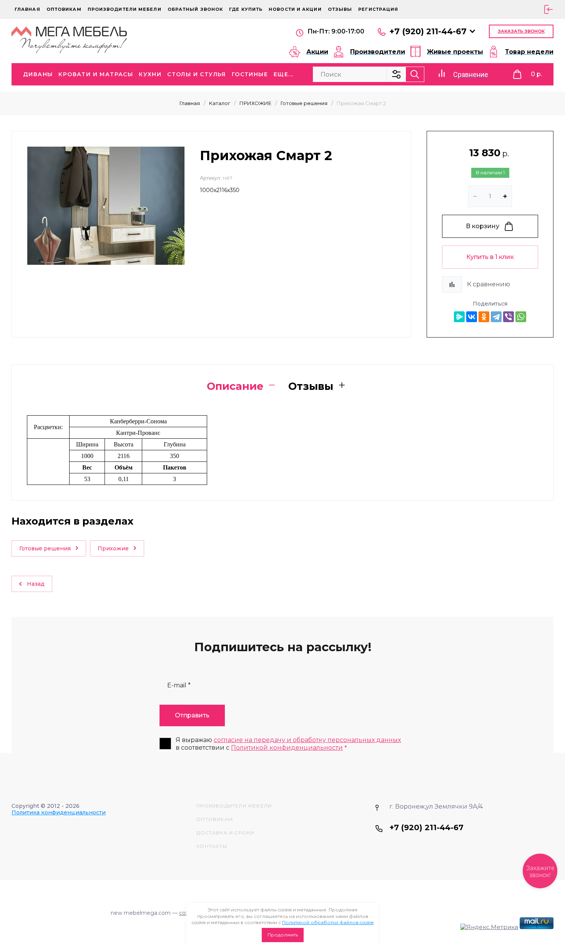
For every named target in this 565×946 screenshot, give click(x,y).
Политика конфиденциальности (59, 812)
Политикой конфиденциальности (287, 747)
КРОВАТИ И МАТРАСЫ (95, 74)
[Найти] (414, 74)
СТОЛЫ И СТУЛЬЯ (196, 74)
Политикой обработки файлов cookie (328, 922)
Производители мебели (124, 9)
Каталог (219, 103)
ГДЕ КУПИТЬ (246, 9)
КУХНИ (150, 74)
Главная (27, 9)
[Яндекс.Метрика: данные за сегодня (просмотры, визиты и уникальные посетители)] (489, 927)
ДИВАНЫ (38, 74)
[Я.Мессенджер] (459, 316)
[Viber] (508, 316)
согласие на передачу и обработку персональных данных (307, 740)
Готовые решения (304, 103)
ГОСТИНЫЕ (250, 74)
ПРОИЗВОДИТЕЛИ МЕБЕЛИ (234, 806)
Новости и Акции (295, 9)
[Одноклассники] (484, 316)
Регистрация (378, 9)
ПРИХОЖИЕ (255, 103)
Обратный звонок (195, 9)
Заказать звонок (521, 31)
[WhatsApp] (520, 316)
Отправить (192, 715)
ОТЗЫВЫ (340, 9)
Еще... (283, 74)
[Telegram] (496, 316)
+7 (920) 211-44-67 (428, 31)
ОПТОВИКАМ (64, 9)
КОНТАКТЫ (211, 846)
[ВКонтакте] (471, 316)
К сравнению (488, 284)
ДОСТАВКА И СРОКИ (225, 833)
